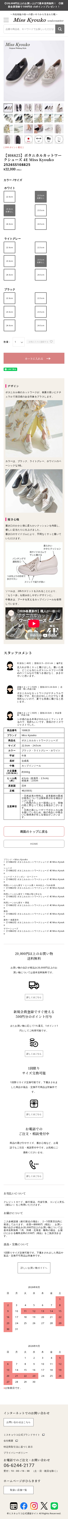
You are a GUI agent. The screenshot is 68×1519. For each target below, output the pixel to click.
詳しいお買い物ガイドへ (34, 1267)
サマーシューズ (11, 928)
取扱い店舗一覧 (18, 1489)
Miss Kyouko (21, 859)
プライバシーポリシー (16, 1452)
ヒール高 (29, 885)
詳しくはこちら (33, 997)
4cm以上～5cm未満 (45, 885)
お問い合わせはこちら (18, 1422)
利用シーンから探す (13, 885)
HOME (34, 843)
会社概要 (8, 1440)
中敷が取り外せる (33, 894)
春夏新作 (14, 919)
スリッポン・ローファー (26, 876)
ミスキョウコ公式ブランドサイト (22, 1434)
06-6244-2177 (19, 1465)
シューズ (8, 868)
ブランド (8, 859)
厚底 (27, 902)
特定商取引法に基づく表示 (18, 1446)
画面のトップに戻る (34, 831)
